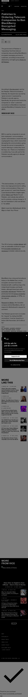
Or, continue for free (15, 364)
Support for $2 (15, 356)
